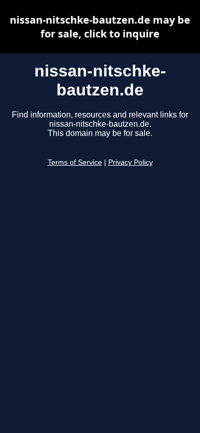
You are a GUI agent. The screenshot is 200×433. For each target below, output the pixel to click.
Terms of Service (75, 162)
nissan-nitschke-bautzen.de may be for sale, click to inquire (100, 27)
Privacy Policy (130, 162)
